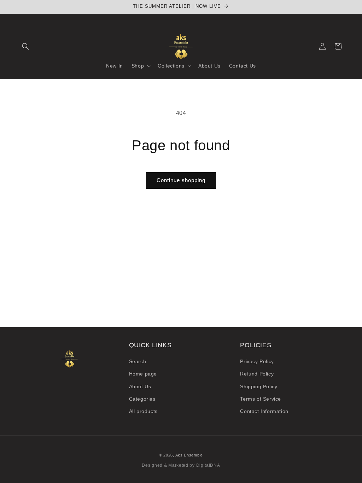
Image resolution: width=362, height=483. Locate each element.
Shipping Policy (258, 386)
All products (143, 411)
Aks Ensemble (189, 455)
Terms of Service (260, 399)
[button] (25, 46)
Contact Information (264, 411)
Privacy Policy (257, 361)
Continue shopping (181, 180)
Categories (142, 399)
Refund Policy (257, 374)
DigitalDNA (208, 465)
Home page (143, 374)
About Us (140, 386)
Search (137, 361)
